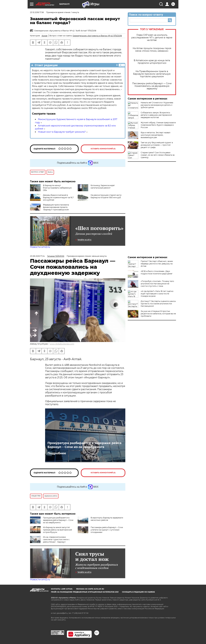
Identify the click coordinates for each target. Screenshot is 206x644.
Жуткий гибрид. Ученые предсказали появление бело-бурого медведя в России (158, 125)
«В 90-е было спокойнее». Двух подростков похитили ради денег (157, 272)
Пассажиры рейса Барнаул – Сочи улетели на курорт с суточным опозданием (107, 529)
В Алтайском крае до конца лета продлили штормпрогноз (152, 61)
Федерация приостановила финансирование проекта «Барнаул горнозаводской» (56, 207)
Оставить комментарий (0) (103, 149)
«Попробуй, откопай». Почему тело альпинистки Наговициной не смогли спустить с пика (157, 283)
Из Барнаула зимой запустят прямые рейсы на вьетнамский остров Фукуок (57, 529)
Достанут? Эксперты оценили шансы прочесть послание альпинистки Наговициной (158, 303)
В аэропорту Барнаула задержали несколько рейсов (107, 519)
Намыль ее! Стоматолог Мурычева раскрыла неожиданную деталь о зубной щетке (157, 105)
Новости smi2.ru (40, 247)
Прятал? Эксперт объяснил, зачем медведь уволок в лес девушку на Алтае (157, 263)
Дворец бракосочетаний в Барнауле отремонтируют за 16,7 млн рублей (58, 197)
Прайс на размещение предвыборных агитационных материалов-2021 (85, 592)
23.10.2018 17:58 (37, 12)
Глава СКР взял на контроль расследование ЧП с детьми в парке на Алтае (151, 37)
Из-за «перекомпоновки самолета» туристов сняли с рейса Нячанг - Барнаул (56, 539)
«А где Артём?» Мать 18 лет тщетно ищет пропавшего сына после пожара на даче (157, 293)
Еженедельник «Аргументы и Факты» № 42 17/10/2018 (97, 36)
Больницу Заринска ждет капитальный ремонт (103, 186)
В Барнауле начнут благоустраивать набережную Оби (57, 187)
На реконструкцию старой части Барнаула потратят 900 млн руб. (106, 196)
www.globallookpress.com (62, 344)
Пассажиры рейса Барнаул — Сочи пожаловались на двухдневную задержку (152, 86)
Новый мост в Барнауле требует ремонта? (62, 131)
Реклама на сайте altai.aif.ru (90, 589)
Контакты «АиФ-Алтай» (62, 589)
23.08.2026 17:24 (37, 256)
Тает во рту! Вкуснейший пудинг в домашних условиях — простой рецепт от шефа (157, 145)
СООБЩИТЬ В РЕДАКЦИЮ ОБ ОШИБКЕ (138, 592)
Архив (44, 36)
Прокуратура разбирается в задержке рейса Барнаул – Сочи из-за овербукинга (84, 445)
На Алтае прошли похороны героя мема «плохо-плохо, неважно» (152, 49)
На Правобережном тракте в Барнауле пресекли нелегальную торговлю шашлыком (152, 74)
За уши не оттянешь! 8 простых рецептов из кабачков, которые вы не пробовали (158, 313)
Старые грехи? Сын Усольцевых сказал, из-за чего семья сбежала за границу (157, 155)
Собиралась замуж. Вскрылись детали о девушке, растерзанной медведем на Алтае (156, 115)
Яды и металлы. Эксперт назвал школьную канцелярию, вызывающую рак (155, 135)
